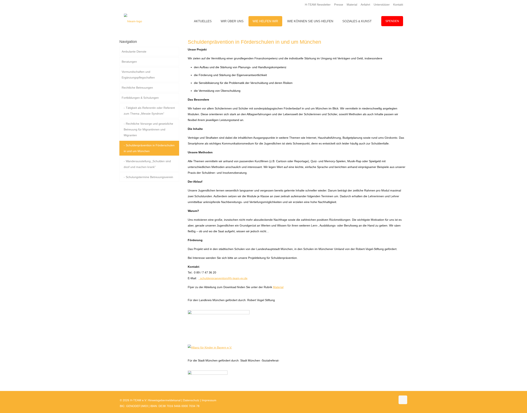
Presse (338, 4)
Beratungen (129, 61)
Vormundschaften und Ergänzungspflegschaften (138, 74)
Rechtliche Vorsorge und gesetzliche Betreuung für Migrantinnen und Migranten (148, 129)
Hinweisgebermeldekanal (164, 400)
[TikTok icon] (392, 400)
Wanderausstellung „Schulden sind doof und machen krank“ (147, 164)
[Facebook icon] (379, 400)
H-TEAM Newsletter (318, 4)
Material (352, 4)
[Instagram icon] (388, 400)
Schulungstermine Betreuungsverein (149, 177)
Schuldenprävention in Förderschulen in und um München (149, 148)
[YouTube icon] (384, 400)
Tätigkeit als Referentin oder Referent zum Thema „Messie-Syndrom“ (149, 110)
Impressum (209, 400)
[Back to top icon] (403, 399)
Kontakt (398, 4)
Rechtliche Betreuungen (137, 87)
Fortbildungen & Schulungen (140, 97)
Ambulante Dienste (134, 51)
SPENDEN (392, 21)
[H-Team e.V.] (133, 21)
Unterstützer (382, 4)
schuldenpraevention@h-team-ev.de (223, 278)
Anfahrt (365, 4)
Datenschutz (191, 400)
